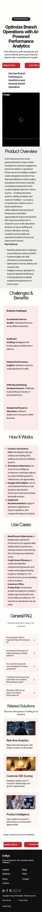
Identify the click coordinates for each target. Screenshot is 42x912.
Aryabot (5, 869)
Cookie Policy (6, 906)
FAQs (24, 874)
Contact (25, 879)
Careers (5, 883)
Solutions (6, 874)
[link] (21, 735)
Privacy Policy (23, 900)
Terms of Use (6, 900)
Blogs (24, 869)
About (4, 879)
